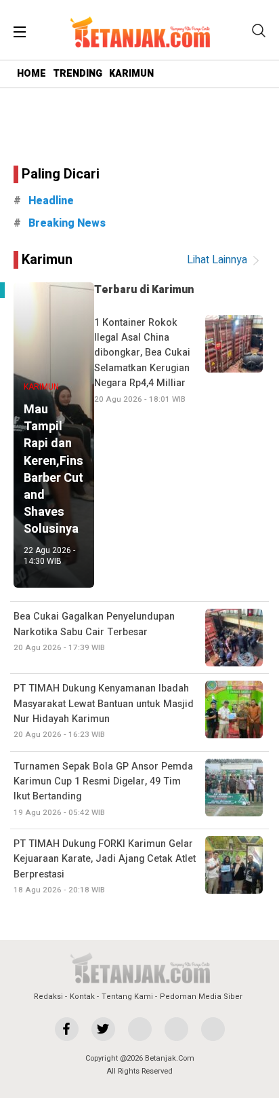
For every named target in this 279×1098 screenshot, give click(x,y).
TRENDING (77, 74)
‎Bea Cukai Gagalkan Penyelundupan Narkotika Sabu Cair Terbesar (94, 631)
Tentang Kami (127, 996)
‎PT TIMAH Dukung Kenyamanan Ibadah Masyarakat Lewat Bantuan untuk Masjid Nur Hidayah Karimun (104, 710)
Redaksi (48, 996)
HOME (31, 74)
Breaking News (67, 223)
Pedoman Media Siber (201, 996)
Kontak (82, 996)
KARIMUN (131, 74)
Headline (51, 201)
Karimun (47, 259)
